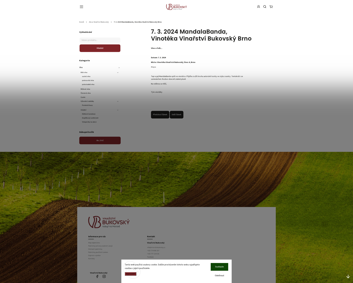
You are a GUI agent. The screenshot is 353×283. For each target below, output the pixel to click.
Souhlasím (219, 266)
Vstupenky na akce (89, 122)
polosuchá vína (88, 80)
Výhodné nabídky (87, 101)
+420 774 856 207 (153, 250)
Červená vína (86, 93)
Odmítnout (219, 275)
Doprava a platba (94, 255)
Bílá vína (84, 72)
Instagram (104, 276)
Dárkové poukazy (89, 114)
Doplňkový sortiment (90, 118)
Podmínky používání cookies (98, 252)
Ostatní (83, 110)
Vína (81, 67)
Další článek (176, 114)
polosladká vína (88, 84)
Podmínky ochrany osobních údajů (100, 246)
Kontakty (91, 258)
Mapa (153, 67)
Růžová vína (85, 89)
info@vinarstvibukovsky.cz (156, 247)
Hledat (100, 48)
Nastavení (130, 274)
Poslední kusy (87, 105)
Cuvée (83, 97)
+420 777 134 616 (153, 254)
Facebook (150, 257)
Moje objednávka (94, 242)
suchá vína (86, 76)
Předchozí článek (160, 114)
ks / (100, 140)
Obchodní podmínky (95, 249)
